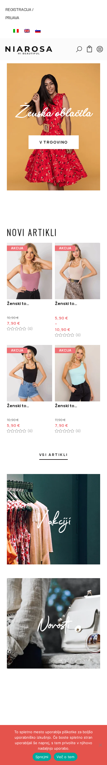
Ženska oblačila (53, 114)
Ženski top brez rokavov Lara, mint (66, 406)
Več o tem (65, 757)
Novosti (53, 623)
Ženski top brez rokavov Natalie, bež (66, 303)
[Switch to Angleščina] (26, 30)
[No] (100, 745)
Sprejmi (42, 757)
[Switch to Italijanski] (15, 30)
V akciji (54, 519)
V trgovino (54, 142)
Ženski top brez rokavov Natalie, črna (18, 406)
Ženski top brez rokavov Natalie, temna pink (18, 303)
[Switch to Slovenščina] (37, 30)
